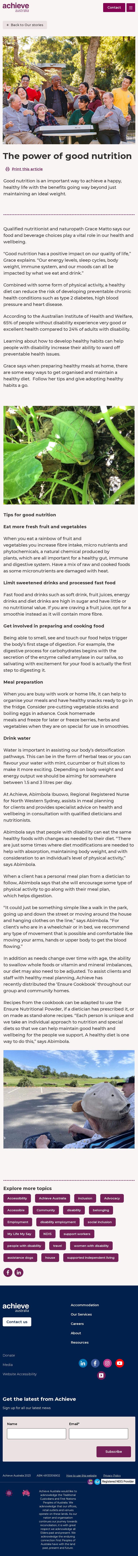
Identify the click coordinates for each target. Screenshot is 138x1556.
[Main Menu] (130, 7)
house (50, 1257)
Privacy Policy (112, 1475)
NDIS (47, 1234)
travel (57, 1246)
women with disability (91, 1246)
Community (46, 1210)
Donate (9, 1355)
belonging (101, 1210)
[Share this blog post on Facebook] (7, 1272)
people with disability (24, 1246)
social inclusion (100, 1222)
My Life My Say (19, 1234)
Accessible (16, 1210)
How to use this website (81, 1475)
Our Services (81, 1314)
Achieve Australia (52, 1198)
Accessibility (17, 1198)
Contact (114, 8)
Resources (80, 1343)
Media (8, 1365)
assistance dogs (20, 1257)
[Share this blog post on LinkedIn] (18, 1272)
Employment (17, 1222)
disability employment (58, 1222)
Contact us (16, 1322)
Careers (77, 1324)
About (76, 1333)
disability (74, 1210)
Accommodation (85, 1305)
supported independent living (90, 1257)
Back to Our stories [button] (27, 25)
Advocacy (112, 1198)
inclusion (85, 1198)
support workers (77, 1234)
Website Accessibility (20, 1374)
